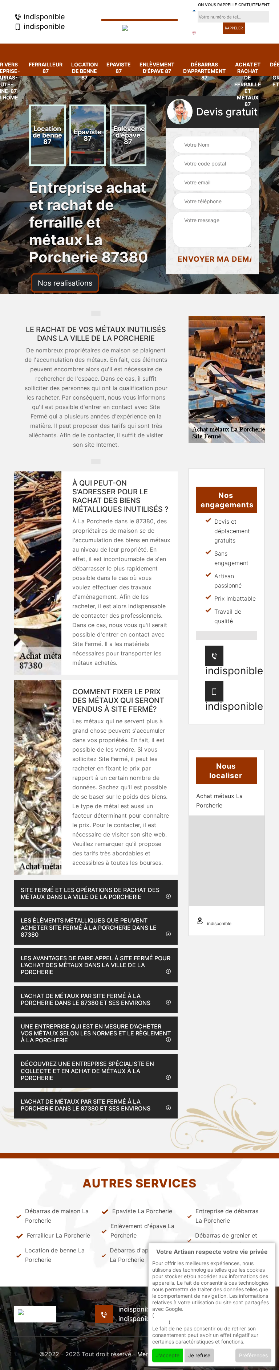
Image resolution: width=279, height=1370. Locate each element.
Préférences (253, 1355)
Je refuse (199, 1355)
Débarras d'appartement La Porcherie (143, 1255)
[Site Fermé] (139, 29)
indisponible (43, 16)
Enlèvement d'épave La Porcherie (142, 1230)
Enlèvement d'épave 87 (157, 67)
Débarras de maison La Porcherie (57, 1215)
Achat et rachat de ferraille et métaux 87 (247, 84)
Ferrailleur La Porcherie (58, 1235)
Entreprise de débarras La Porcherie (226, 1215)
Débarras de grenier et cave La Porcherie (226, 1240)
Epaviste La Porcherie (142, 1211)
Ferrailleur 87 (45, 67)
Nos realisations (65, 283)
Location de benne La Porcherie (55, 1255)
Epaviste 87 (118, 67)
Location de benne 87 (84, 71)
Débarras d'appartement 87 (204, 71)
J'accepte (167, 1355)
